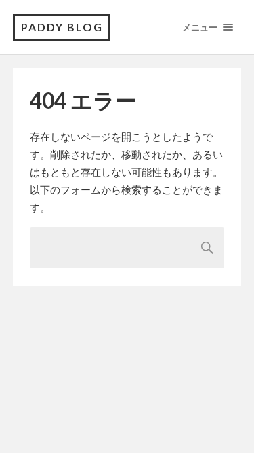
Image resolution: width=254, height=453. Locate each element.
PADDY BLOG (62, 26)
